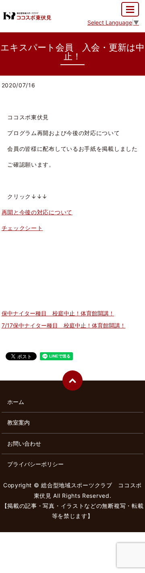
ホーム (15, 401)
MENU (130, 9)
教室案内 (18, 422)
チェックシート (22, 227)
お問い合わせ (24, 443)
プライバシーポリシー (35, 464)
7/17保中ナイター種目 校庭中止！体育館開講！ (64, 325)
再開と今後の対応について (37, 212)
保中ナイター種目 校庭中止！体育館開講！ (58, 313)
